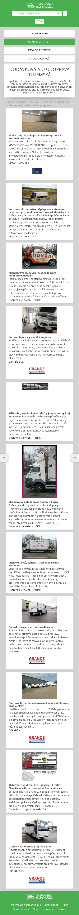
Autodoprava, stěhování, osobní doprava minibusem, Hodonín (32, 274)
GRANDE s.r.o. (16, 361)
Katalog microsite (15, 101)
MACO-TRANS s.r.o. (19, 162)
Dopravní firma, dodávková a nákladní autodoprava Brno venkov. (39, 704)
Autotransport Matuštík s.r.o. (24, 236)
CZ (38, 21)
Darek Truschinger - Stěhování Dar (28, 809)
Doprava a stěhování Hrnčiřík (25, 300)
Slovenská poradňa (43, 909)
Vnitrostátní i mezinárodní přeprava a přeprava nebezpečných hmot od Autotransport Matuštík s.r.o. (39, 211)
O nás (65, 905)
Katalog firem (39, 33)
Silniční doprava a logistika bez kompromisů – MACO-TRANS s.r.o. (36, 137)
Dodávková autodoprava (55, 101)
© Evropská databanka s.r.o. (26, 905)
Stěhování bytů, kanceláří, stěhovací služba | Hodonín (35, 564)
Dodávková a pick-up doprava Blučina (31, 627)
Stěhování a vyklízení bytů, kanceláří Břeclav (35, 785)
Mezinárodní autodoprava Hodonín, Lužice (33, 502)
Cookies (62, 909)
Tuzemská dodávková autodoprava (30, 105)
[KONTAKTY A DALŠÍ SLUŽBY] (75, 458)
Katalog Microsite (39, 42)
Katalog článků (39, 58)
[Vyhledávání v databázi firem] (39, 896)
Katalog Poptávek (39, 50)
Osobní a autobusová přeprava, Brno (30, 846)
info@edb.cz (51, 905)
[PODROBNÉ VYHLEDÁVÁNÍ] (4, 458)
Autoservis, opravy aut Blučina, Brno (30, 337)
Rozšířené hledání (59, 13)
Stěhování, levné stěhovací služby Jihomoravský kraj (39, 413)
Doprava (33, 101)
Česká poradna (21, 909)
